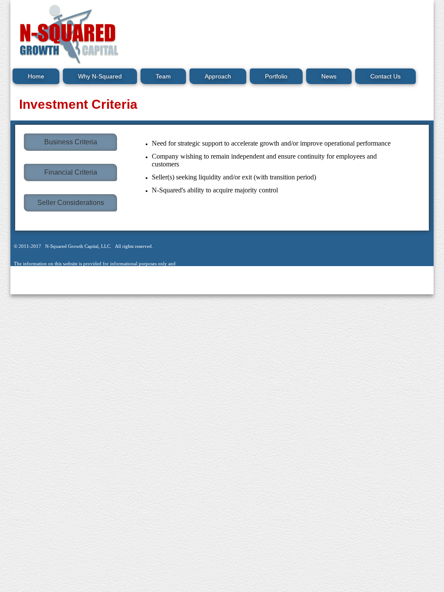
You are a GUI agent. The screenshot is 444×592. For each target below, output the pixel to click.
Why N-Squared (100, 76)
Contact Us (385, 76)
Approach (218, 76)
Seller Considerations (70, 202)
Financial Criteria (70, 172)
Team (163, 76)
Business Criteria (70, 142)
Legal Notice (82, 289)
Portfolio (276, 76)
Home (36, 76)
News (328, 76)
